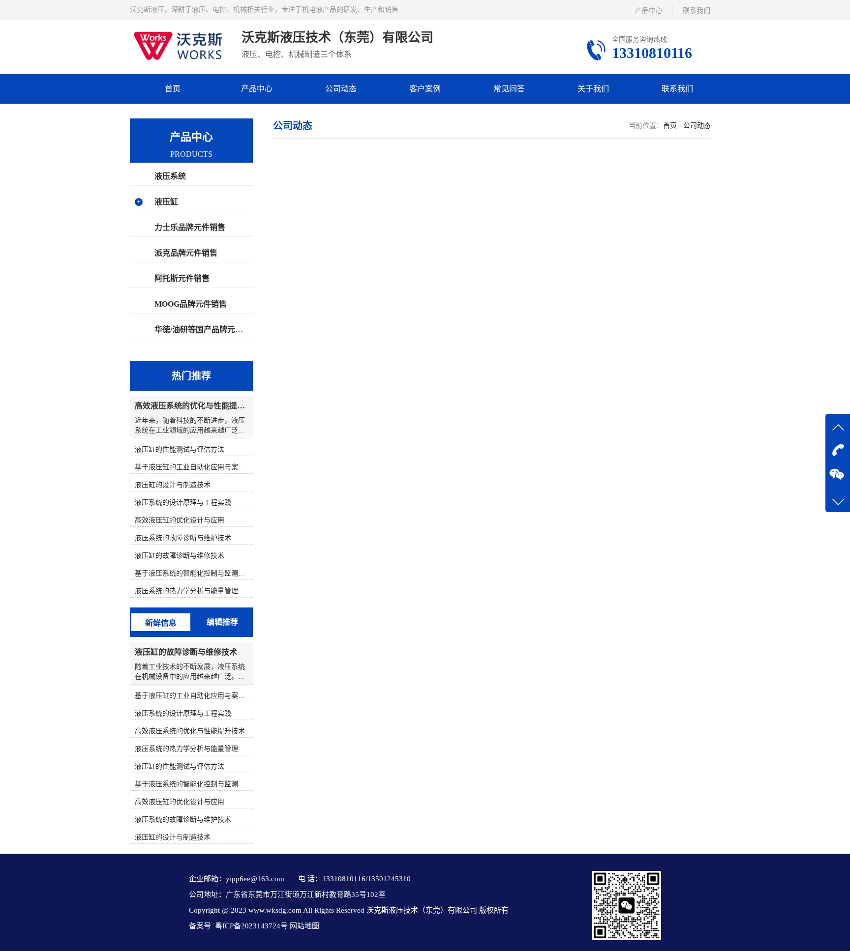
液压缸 (166, 202)
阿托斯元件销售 (182, 278)
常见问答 (509, 89)
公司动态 (341, 89)
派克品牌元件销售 (185, 253)
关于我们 (593, 89)
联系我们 (696, 10)
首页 (173, 89)
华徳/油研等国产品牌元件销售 (206, 329)
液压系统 (170, 176)
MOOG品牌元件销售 (190, 304)
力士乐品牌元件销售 (189, 227)
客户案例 (425, 89)
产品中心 (649, 10)
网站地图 (303, 926)
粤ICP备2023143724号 (250, 926)
